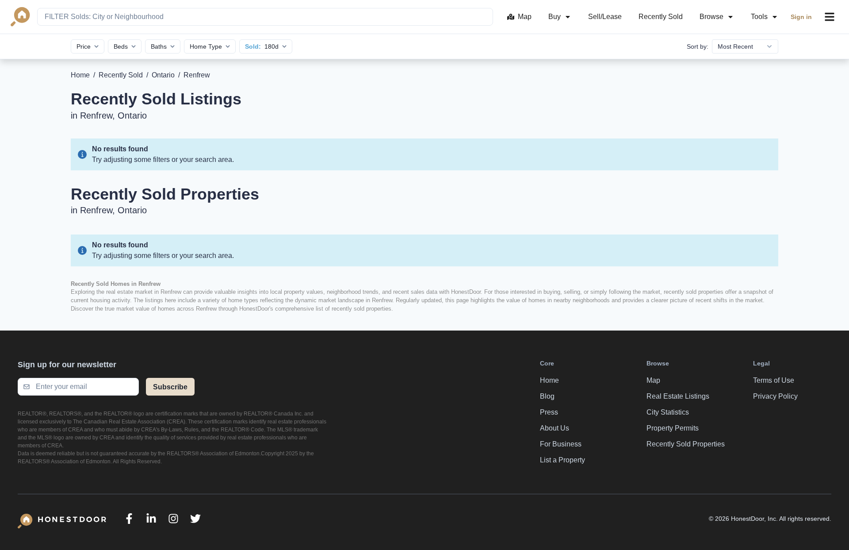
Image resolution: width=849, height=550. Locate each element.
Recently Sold (661, 16)
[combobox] (265, 17)
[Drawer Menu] (829, 17)
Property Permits (672, 428)
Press (549, 412)
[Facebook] (129, 518)
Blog (547, 396)
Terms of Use (773, 380)
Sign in (801, 16)
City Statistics (667, 412)
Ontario (163, 75)
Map (525, 16)
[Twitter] (195, 518)
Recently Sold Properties (685, 444)
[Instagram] (173, 518)
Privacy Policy (775, 396)
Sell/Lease (605, 16)
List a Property (562, 460)
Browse (711, 16)
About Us (554, 428)
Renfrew (197, 75)
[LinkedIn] (151, 518)
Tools (759, 16)
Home (80, 75)
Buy (554, 16)
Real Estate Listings (677, 396)
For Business (560, 444)
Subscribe (170, 387)
